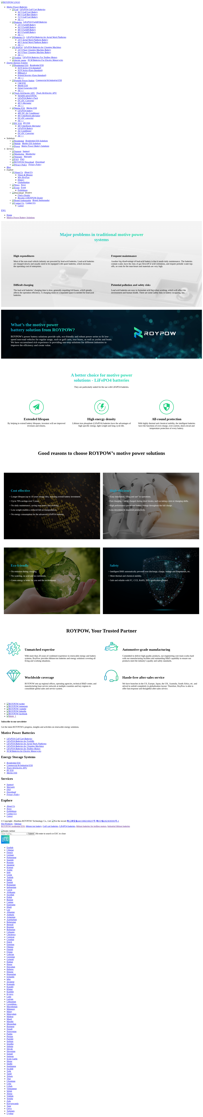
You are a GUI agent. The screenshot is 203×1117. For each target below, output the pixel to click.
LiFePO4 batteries (67, 826)
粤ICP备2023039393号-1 (107, 821)
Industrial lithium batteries (118, 826)
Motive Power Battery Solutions (21, 217)
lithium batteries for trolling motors (91, 826)
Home (9, 215)
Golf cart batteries (50, 826)
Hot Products (7, 824)
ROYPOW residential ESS (13, 826)
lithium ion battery (34, 826)
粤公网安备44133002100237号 (81, 821)
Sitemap (17, 824)
